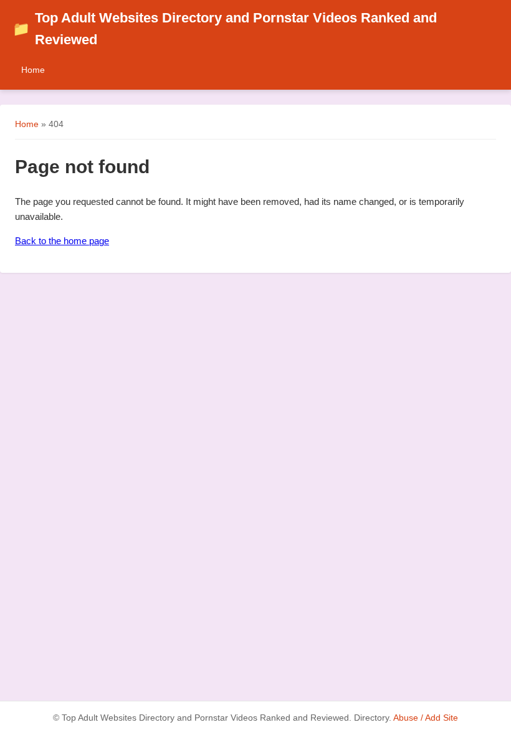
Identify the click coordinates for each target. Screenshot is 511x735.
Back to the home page (62, 240)
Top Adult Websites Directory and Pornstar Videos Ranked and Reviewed (224, 28)
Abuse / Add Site (425, 718)
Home (33, 70)
